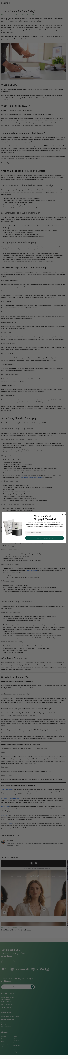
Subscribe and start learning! (45, 538)
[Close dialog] (64, 514)
